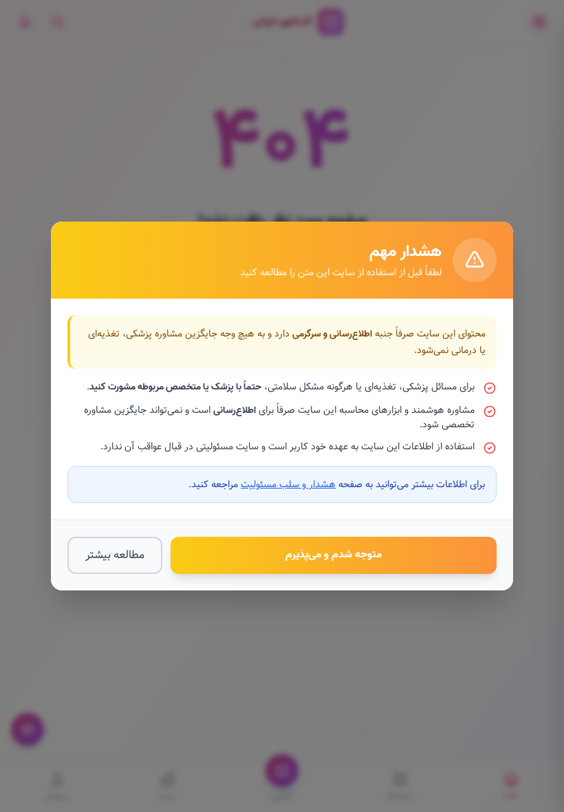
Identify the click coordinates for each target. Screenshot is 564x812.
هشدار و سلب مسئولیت (288, 484)
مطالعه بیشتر (114, 555)
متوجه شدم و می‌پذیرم (333, 555)
